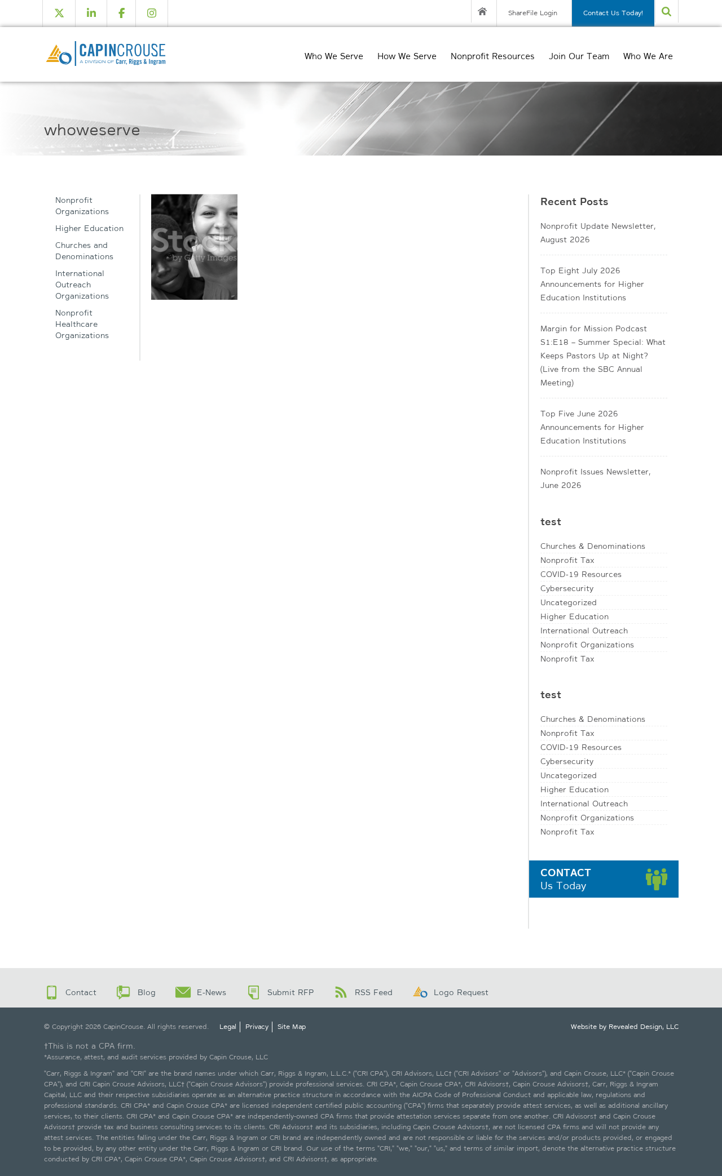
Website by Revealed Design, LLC (625, 1026)
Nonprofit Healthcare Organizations (82, 324)
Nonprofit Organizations (82, 205)
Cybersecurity (566, 588)
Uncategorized (568, 602)
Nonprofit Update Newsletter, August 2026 (597, 233)
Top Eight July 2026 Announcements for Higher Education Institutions (592, 284)
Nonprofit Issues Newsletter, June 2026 (595, 478)
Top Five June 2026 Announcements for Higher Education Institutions (592, 427)
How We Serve (407, 56)
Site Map (292, 1026)
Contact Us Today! (613, 12)
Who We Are (648, 56)
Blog (147, 992)
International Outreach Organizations (82, 284)
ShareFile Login (532, 12)
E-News (211, 992)
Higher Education (89, 228)
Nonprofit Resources (493, 56)
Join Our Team (579, 56)
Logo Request (461, 992)
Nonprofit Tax (567, 560)
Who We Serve (334, 56)
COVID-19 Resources (581, 574)
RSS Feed (374, 992)
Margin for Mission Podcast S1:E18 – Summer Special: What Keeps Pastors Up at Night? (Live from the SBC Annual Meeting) (603, 355)
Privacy (256, 1026)
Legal (227, 1026)
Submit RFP (290, 992)
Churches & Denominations (592, 546)
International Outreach (584, 630)
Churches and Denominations (84, 250)
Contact (80, 992)
